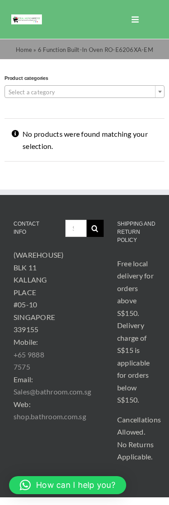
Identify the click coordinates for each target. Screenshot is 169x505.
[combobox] (84, 91)
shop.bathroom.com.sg (50, 416)
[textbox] (84, 92)
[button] (67, 485)
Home (24, 49)
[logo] (26, 18)
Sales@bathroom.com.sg (52, 391)
